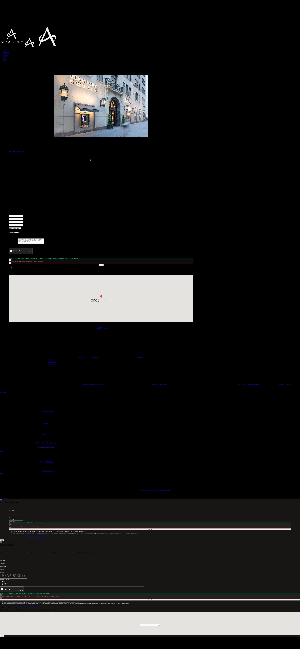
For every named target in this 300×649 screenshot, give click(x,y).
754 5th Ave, (101, 327)
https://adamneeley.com (145, 490)
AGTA (243, 384)
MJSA (239, 384)
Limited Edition (94, 357)
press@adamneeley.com (48, 411)
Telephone (5, 583)
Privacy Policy (167, 490)
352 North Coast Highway (46, 461)
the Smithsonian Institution (253, 384)
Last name (12, 217)
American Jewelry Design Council (159, 384)
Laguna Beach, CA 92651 (46, 463)
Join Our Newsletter (17, 267)
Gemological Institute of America (90, 384)
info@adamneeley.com (47, 471)
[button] (101, 296)
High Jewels (140, 357)
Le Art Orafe (102, 384)
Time (10, 231)
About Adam (281, 384)
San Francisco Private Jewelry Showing (46, 443)
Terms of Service (32, 607)
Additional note (13, 243)
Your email (12, 223)
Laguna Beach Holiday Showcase (46, 447)
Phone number (13, 220)
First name (12, 214)
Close (2, 540)
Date (10, 226)
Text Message (6, 584)
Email (4, 581)
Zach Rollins (3, 392)
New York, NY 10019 (101, 328)
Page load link (3, 498)
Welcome (288, 384)
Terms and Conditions (157, 490)
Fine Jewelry (81, 357)
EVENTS (44, 434)
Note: (2, 572)
